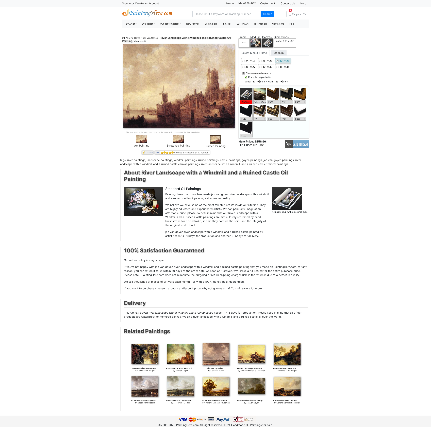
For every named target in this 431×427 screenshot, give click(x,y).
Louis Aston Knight (146, 370)
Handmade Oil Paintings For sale (147, 13)
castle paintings (230, 160)
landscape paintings (159, 160)
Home (230, 3)
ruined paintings (208, 160)
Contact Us (287, 3)
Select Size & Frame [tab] (254, 53)
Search (267, 14)
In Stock (227, 23)
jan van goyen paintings (278, 160)
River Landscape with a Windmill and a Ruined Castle (193, 37)
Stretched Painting (178, 145)
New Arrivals (193, 23)
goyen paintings (252, 160)
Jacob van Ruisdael (146, 403)
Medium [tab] (279, 53)
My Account (246, 2)
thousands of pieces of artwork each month (162, 281)
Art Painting (141, 145)
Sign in (126, 3)
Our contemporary (169, 23)
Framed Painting (215, 146)
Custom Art (267, 3)
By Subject (147, 23)
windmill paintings (185, 160)
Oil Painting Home (131, 38)
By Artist (130, 23)
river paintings (136, 160)
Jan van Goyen (150, 38)
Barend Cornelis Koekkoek (288, 403)
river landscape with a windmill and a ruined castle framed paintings (244, 164)
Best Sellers (211, 23)
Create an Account (147, 3)
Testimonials (260, 23)
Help (303, 3)
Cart (298, 13)
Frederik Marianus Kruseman (253, 370)
